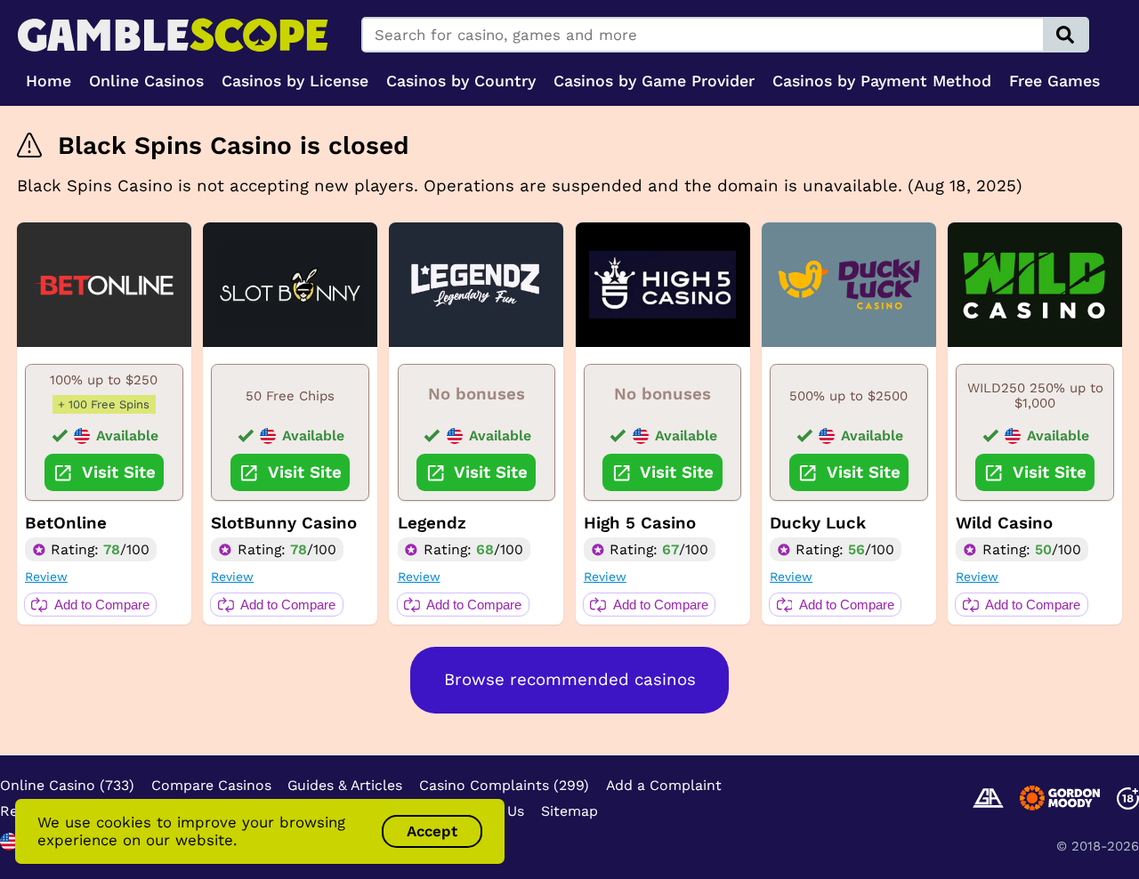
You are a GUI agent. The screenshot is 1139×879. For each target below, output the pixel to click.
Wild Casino (1004, 523)
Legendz (432, 523)
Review (46, 576)
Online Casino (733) (67, 785)
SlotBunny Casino (284, 523)
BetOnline (66, 523)
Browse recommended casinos (570, 679)
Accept (432, 831)
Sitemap (569, 810)
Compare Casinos (211, 785)
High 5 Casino (640, 523)
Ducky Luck (818, 523)
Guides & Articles (344, 785)
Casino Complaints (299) (504, 785)
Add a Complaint (664, 785)
